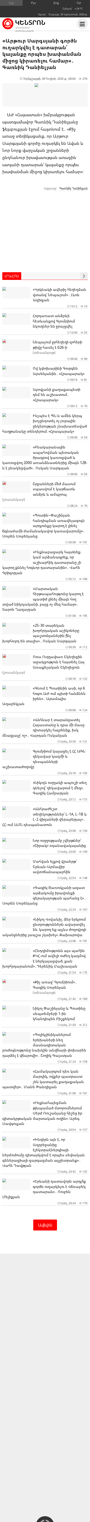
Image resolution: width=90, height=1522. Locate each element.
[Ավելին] (84, 276)
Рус (33, 3)
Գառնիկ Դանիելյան (73, 188)
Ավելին (45, 1225)
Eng (56, 3)
